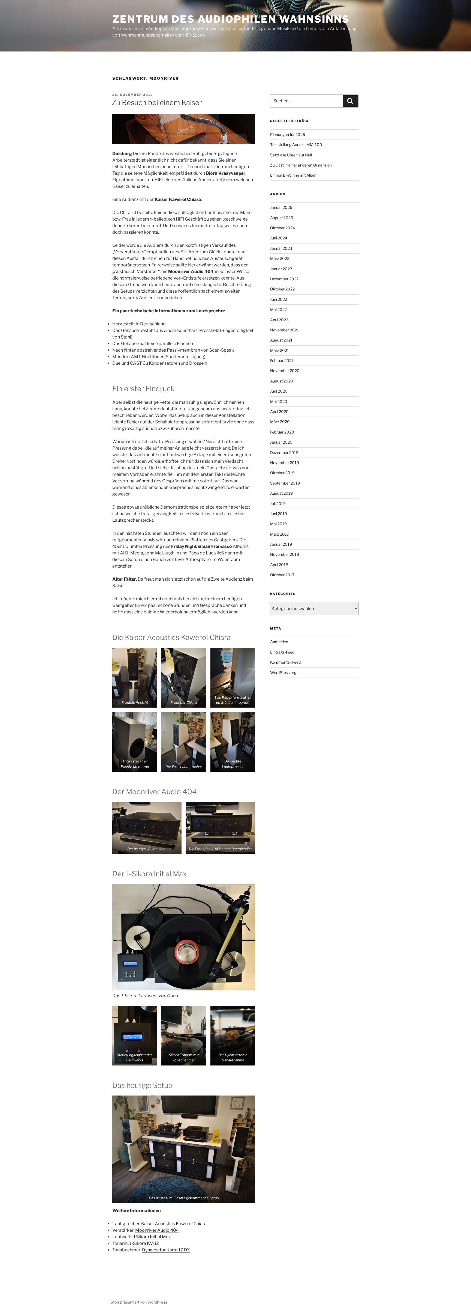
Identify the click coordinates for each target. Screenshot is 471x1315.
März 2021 (279, 350)
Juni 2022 (278, 299)
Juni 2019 (278, 513)
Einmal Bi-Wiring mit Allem (293, 175)
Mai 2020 (278, 401)
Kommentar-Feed (285, 662)
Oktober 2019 (282, 472)
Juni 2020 (279, 391)
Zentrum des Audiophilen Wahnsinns (231, 19)
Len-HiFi (154, 179)
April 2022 (279, 319)
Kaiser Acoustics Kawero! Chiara (174, 1223)
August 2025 (281, 217)
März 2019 (279, 534)
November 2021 (284, 330)
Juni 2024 (278, 238)
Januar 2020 (281, 442)
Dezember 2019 (284, 452)
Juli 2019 (278, 503)
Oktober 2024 (282, 227)
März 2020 (280, 421)
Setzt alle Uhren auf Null (291, 155)
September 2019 (285, 483)
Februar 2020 (282, 432)
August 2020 (281, 381)
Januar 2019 (281, 544)
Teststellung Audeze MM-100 (296, 144)
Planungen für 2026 (287, 134)
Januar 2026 (281, 207)
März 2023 (279, 258)
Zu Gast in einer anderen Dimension (301, 165)
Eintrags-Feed (282, 652)
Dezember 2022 (284, 279)
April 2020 (279, 411)
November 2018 (284, 554)
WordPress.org (283, 672)
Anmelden (279, 641)
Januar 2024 (281, 248)
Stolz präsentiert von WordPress (139, 1302)
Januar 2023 (281, 268)
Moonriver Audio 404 (157, 1230)
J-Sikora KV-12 (144, 1243)
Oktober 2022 (282, 289)
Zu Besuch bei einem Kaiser (157, 102)
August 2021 (281, 340)
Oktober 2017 (282, 574)
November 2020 (285, 370)
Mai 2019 (278, 523)
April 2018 (279, 564)
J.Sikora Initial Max (152, 1236)
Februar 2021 (281, 360)
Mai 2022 (278, 309)
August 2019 (281, 493)
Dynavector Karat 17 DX (166, 1249)
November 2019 (284, 462)
